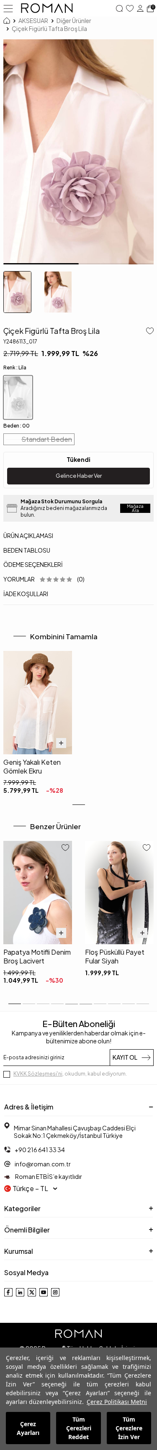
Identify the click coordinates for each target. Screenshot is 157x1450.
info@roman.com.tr (43, 1164)
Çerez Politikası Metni (117, 1402)
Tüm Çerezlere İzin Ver (129, 1428)
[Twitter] (32, 1292)
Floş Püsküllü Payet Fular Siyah (114, 956)
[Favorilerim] (130, 8)
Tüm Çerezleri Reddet (78, 1428)
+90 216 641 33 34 (40, 1149)
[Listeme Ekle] (148, 332)
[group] (78, 152)
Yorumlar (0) (44, 579)
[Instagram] (55, 1292)
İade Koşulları (25, 593)
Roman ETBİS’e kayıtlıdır (48, 1176)
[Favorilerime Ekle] (65, 848)
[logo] (47, 8)
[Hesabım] (140, 8)
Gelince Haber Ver (79, 475)
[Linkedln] (20, 1292)
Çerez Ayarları (28, 1428)
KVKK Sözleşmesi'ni (37, 1074)
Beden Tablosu (26, 550)
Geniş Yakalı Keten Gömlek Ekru (32, 766)
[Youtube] (43, 1292)
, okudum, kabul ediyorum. (70, 1074)
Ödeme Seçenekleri (33, 564)
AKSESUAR (33, 20)
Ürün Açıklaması (28, 535)
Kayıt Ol (125, 1057)
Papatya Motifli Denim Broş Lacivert (37, 956)
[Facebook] (8, 1292)
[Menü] (8, 8)
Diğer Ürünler (74, 20)
